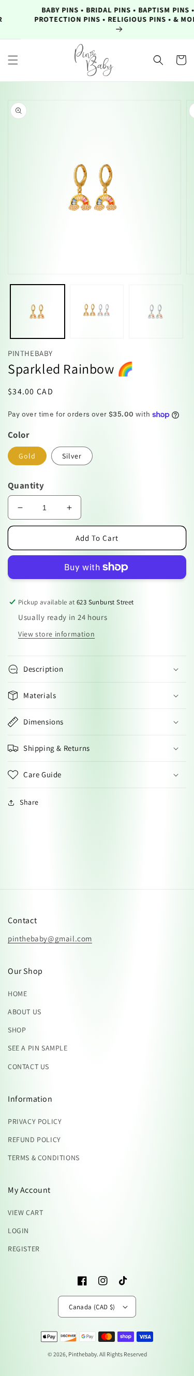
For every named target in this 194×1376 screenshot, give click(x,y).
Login (18, 1230)
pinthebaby (82, 1354)
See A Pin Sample (38, 1048)
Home (17, 993)
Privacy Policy (35, 1121)
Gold (27, 456)
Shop (17, 1029)
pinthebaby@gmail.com (50, 938)
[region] (97, 19)
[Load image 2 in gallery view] (97, 312)
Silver (72, 456)
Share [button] (29, 802)
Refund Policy (34, 1139)
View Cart (25, 1212)
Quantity (26, 485)
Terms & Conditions (44, 1157)
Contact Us (28, 1066)
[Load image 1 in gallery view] (37, 312)
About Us (24, 1011)
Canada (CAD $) (92, 1307)
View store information (56, 634)
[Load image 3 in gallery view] (156, 312)
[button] (13, 60)
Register (24, 1248)
